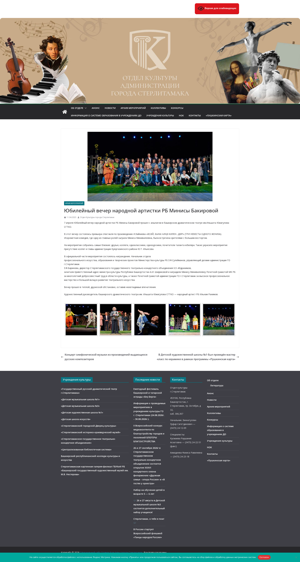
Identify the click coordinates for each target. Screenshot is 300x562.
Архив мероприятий (133, 107)
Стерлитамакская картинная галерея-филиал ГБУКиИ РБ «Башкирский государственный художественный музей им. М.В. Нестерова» (94, 470)
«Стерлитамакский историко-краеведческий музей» (90, 432)
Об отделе (77, 107)
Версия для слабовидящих (220, 8)
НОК (181, 115)
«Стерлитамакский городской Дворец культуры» (88, 425)
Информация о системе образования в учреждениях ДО (106, 115)
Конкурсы (177, 107)
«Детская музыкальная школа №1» (80, 399)
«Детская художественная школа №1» (82, 412)
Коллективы (158, 107)
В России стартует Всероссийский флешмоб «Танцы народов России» (147, 533)
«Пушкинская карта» (219, 115)
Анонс (96, 107)
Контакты (195, 115)
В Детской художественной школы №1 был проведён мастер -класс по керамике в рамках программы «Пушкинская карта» (196, 357)
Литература (216, 385)
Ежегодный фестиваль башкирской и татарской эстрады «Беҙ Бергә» (147, 392)
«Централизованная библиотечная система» (86, 449)
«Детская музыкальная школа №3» (80, 405)
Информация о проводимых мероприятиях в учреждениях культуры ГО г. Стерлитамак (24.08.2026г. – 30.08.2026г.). (149, 411)
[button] (85, 108)
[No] (296, 557)
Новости (110, 107)
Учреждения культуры (160, 115)
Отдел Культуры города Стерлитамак (97, 217)
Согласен (264, 557)
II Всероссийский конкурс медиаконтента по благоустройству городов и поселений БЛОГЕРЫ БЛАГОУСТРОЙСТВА (148, 433)
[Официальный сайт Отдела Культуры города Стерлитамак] (150, 20)
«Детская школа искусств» (75, 419)
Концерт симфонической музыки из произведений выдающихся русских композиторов (106, 357)
